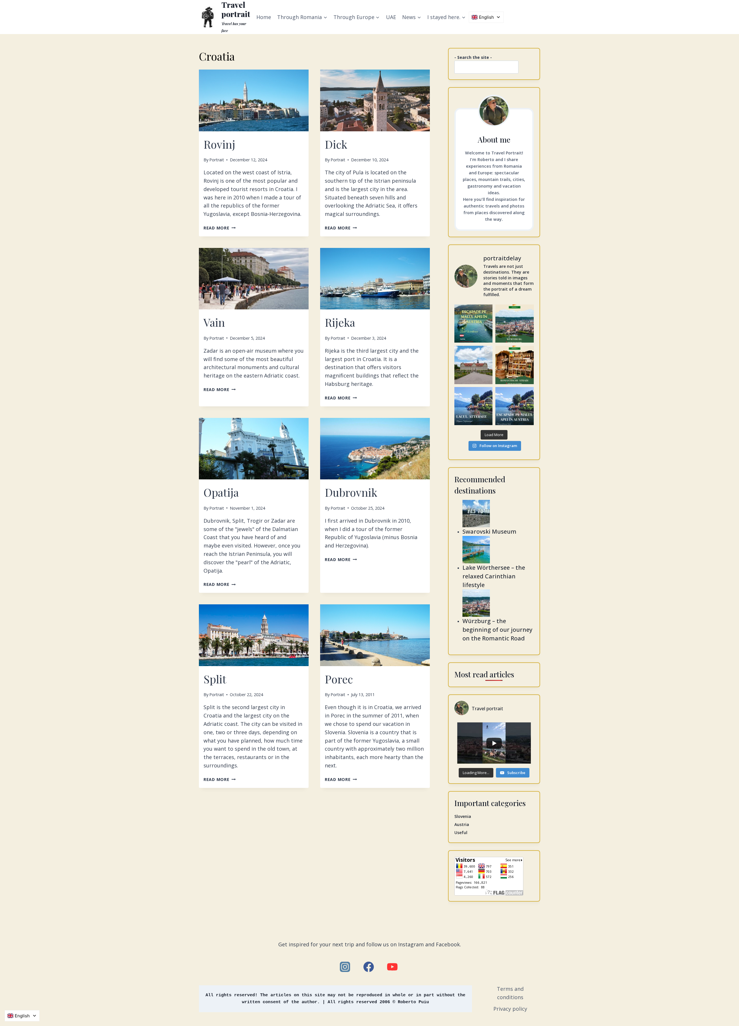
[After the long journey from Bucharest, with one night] (514, 323)
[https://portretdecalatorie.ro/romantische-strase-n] (514, 365)
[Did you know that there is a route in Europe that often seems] (473, 365)
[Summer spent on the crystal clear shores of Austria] (473, 323)
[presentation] (254, 100)
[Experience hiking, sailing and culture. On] (473, 406)
